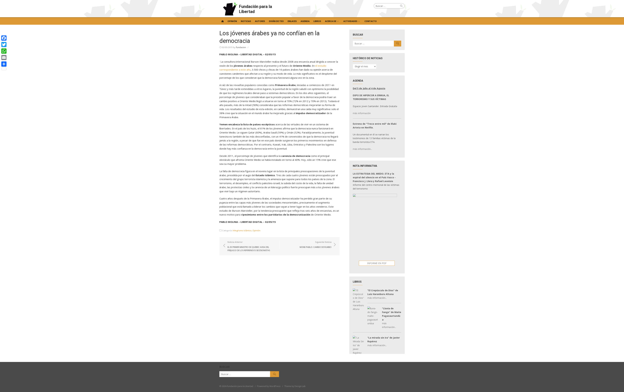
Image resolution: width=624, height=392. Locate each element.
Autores (260, 21)
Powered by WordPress (268, 386)
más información (362, 113)
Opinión (232, 21)
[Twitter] (4, 44)
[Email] (4, 57)
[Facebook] (4, 38)
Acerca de (330, 21)
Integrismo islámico (242, 230)
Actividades (350, 21)
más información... (362, 148)
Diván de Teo (276, 21)
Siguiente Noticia (316, 244)
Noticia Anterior (249, 246)
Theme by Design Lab (295, 386)
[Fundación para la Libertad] (222, 21)
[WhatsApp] (4, 51)
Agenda (305, 21)
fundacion (241, 47)
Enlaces (292, 21)
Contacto (370, 21)
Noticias (246, 21)
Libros (317, 21)
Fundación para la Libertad (255, 9)
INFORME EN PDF (376, 263)
